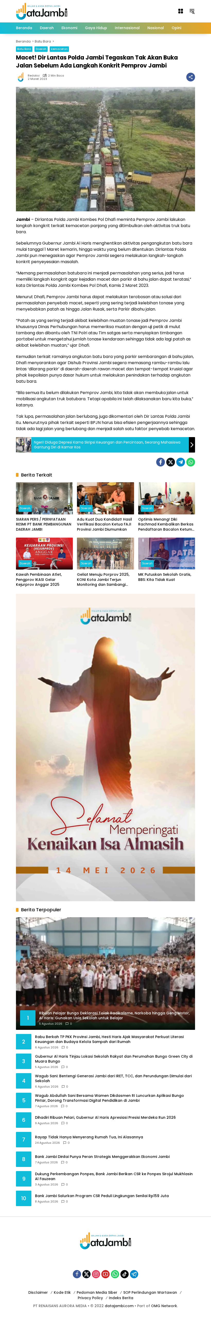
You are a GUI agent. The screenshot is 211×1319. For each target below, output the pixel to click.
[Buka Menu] (181, 11)
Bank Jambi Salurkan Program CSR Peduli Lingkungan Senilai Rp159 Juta (102, 1195)
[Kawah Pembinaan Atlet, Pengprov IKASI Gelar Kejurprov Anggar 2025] (44, 554)
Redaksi (34, 75)
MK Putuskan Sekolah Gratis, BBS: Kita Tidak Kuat (164, 577)
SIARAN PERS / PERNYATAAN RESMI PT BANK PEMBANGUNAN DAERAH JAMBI (43, 524)
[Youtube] (105, 1274)
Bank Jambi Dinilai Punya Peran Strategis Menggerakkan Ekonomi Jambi (102, 1156)
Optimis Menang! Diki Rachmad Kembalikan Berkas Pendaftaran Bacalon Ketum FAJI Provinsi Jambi (166, 524)
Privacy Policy (90, 1297)
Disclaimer (38, 1292)
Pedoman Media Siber (97, 1292)
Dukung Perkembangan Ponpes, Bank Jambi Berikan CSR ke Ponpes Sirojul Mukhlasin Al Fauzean (114, 1177)
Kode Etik (62, 1292)
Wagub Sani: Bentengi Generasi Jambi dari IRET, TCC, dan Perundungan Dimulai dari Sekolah (113, 1079)
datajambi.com (119, 1305)
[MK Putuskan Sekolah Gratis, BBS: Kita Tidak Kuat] (166, 554)
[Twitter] (170, 462)
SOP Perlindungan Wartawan (150, 1292)
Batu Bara (24, 49)
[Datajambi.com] (41, 10)
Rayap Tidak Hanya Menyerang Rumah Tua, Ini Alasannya (89, 1137)
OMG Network (164, 1305)
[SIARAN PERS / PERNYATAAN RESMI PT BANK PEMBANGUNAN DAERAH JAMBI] (44, 498)
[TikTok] (124, 1274)
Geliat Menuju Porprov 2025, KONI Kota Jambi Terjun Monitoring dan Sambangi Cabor (103, 579)
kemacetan (59, 49)
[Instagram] (96, 1274)
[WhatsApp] (190, 462)
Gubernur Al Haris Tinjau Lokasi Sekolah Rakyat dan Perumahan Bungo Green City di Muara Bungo (113, 1059)
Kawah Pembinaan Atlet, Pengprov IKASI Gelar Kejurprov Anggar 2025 (39, 579)
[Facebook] (160, 462)
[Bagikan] (190, 77)
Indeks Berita (121, 1297)
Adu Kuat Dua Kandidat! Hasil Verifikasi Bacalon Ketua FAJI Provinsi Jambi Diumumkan (104, 524)
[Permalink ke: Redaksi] (22, 77)
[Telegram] (180, 462)
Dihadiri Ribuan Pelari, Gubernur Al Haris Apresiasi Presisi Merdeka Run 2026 (105, 1117)
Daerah (41, 49)
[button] (192, 11)
